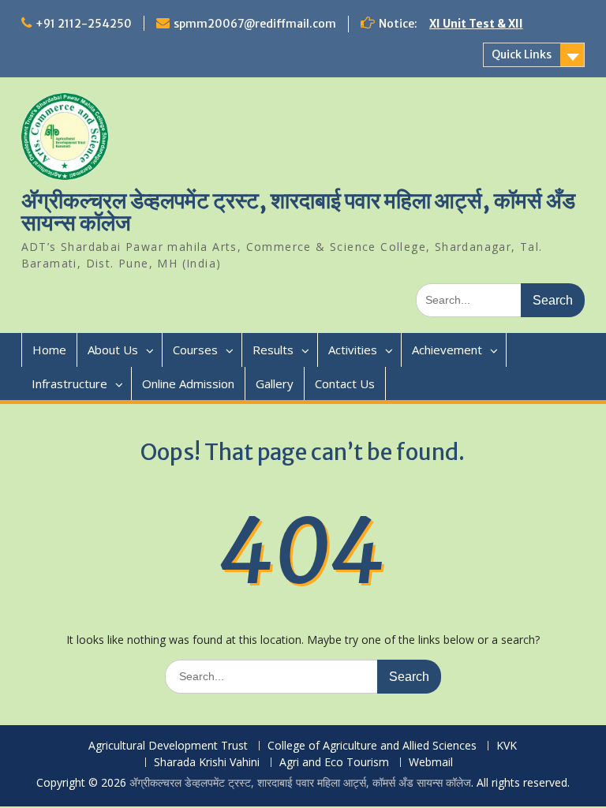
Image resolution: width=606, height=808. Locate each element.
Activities (352, 349)
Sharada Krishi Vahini (207, 763)
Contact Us (345, 383)
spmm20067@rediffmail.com (255, 24)
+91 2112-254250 (84, 24)
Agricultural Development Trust (168, 746)
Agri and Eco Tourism (334, 763)
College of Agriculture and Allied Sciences (372, 746)
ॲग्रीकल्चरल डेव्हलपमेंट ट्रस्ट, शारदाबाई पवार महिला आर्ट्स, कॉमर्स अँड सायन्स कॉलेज (298, 211)
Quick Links (522, 54)
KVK (506, 746)
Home (49, 349)
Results (273, 349)
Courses (195, 349)
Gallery (275, 383)
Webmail (431, 763)
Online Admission (188, 383)
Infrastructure (69, 383)
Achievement (447, 349)
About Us (113, 349)
